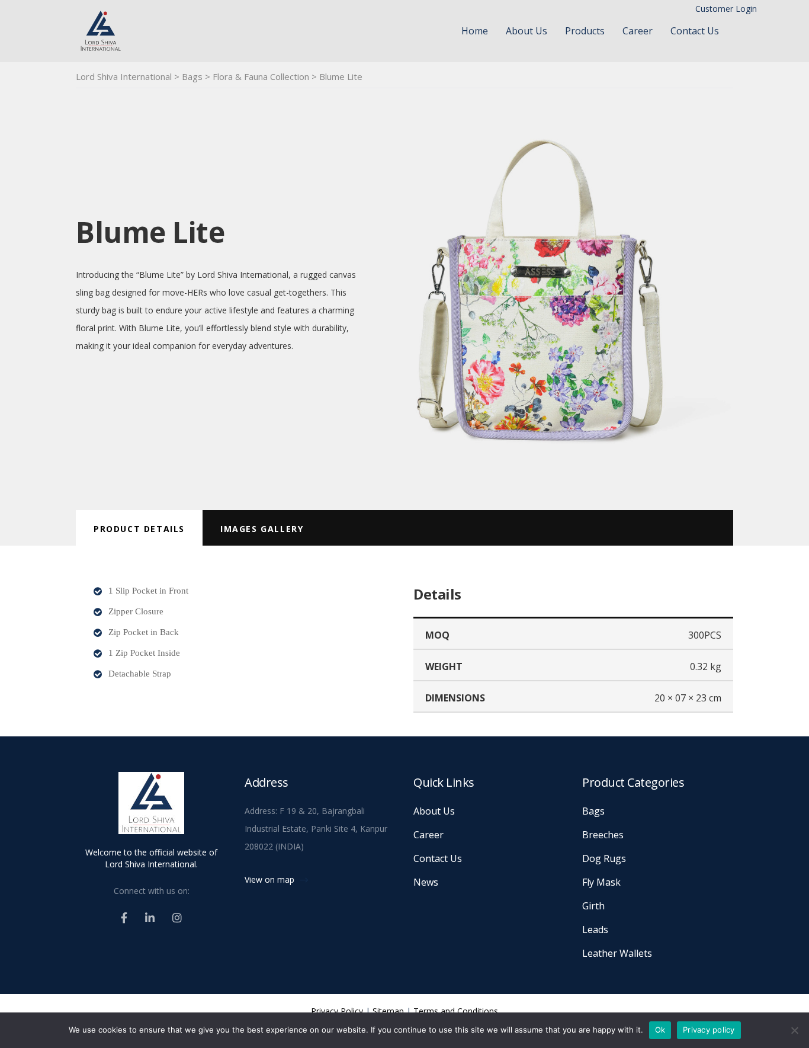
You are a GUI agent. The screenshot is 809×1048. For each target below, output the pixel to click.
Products (585, 30)
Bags (593, 811)
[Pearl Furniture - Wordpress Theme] (151, 808)
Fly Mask (601, 882)
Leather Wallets (617, 953)
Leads (595, 929)
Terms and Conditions (455, 1011)
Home (474, 30)
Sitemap (388, 1011)
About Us (526, 30)
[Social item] (124, 918)
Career (637, 30)
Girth (593, 905)
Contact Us (694, 30)
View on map (271, 879)
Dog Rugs (604, 858)
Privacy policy (709, 1029)
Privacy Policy (337, 1011)
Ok (660, 1029)
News (425, 882)
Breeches (603, 834)
